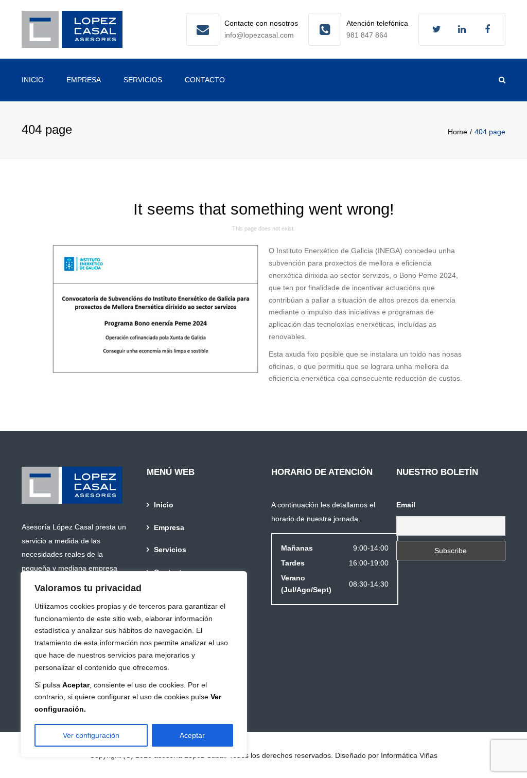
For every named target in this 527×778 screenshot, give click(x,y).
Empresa (83, 80)
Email (405, 505)
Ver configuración (91, 735)
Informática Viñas (409, 755)
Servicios (143, 80)
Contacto (205, 80)
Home (457, 132)
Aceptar (192, 735)
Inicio (33, 80)
